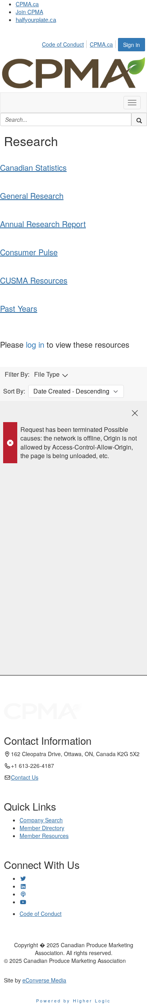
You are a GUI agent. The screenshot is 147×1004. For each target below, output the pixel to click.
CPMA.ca (27, 4)
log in (35, 344)
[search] (139, 119)
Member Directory (42, 828)
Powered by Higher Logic (73, 1000)
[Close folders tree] (135, 413)
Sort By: (14, 391)
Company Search (41, 820)
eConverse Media (44, 980)
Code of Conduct (63, 44)
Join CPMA (29, 12)
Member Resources (44, 836)
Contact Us (24, 777)
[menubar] (79, 43)
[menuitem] (65, 43)
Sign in (131, 45)
